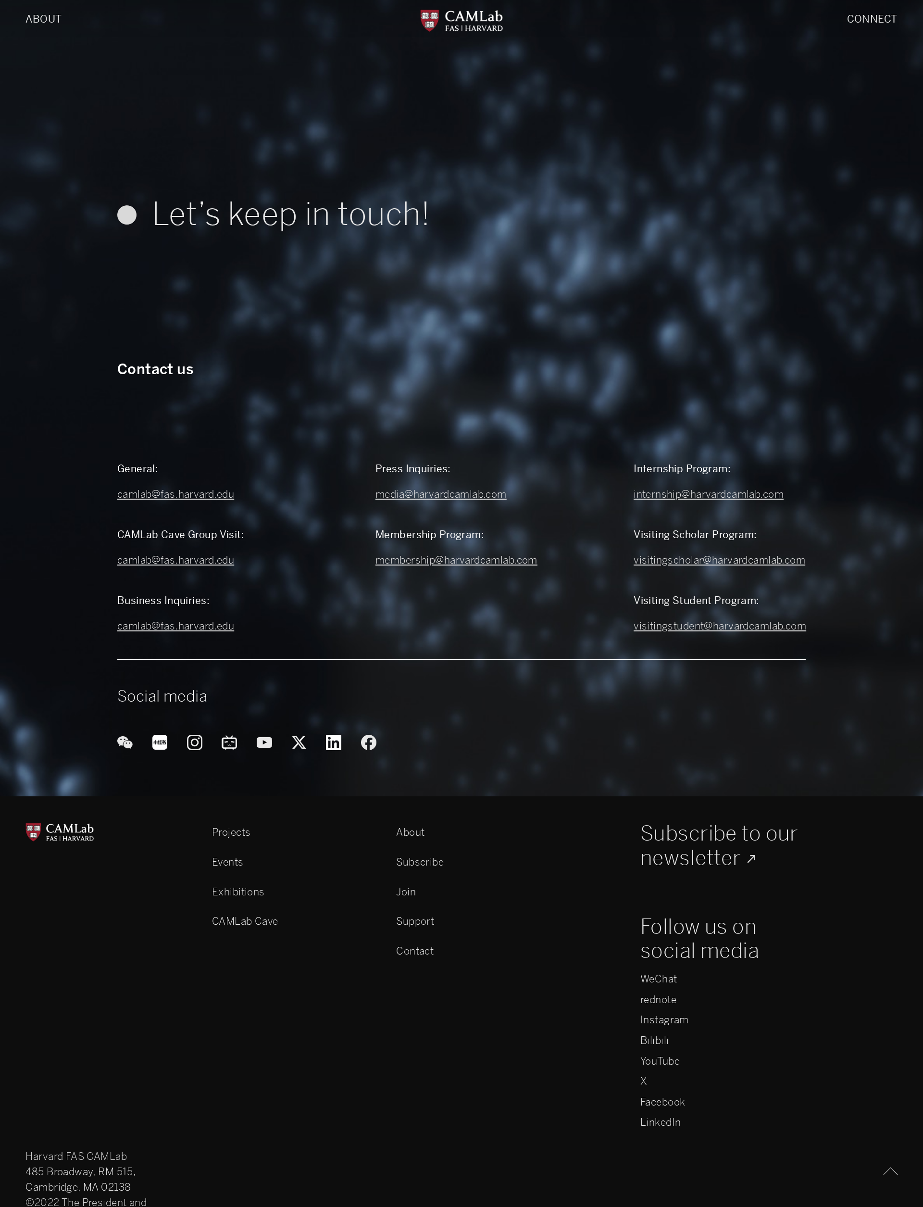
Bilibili (654, 1040)
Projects (231, 832)
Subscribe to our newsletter (719, 846)
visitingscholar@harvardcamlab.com (719, 560)
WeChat (658, 979)
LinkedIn (660, 1122)
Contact (415, 951)
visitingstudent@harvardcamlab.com (720, 626)
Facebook (662, 1102)
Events (228, 862)
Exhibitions (238, 892)
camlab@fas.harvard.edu (175, 494)
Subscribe (420, 862)
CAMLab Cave (245, 921)
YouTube (660, 1061)
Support (415, 921)
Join (406, 892)
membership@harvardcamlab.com (456, 560)
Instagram (664, 1020)
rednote (658, 999)
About (43, 19)
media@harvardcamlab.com (441, 494)
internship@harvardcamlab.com (709, 494)
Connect (872, 19)
